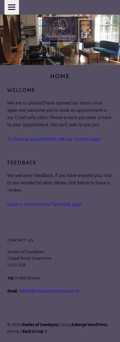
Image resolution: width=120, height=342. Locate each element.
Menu (11, 7)
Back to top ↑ (34, 331)
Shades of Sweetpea (39, 324)
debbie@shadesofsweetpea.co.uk (49, 291)
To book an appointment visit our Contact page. (54, 138)
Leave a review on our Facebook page (44, 204)
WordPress (97, 324)
